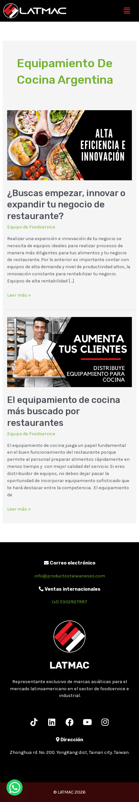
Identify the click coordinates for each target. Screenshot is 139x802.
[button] (127, 11)
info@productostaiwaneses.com (69, 576)
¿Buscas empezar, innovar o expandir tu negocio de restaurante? (66, 204)
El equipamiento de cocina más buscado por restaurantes (63, 411)
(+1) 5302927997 (69, 602)
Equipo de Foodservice (31, 227)
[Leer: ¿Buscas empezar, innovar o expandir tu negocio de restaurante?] (69, 145)
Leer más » (19, 295)
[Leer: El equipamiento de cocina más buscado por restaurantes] (69, 351)
